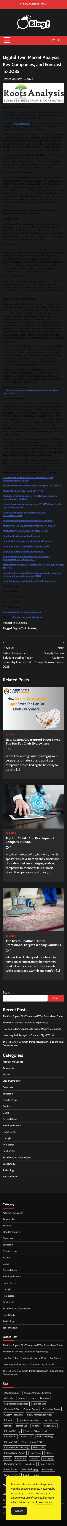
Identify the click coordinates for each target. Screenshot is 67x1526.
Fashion (6, 1106)
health (7, 1458)
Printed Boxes (47, 1464)
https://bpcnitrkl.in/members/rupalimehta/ (23, 551)
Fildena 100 (50, 1425)
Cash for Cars (39, 1403)
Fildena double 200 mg (16, 1447)
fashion (8, 1425)
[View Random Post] (53, 40)
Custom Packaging (13, 1414)
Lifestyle (7, 1138)
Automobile (9, 1068)
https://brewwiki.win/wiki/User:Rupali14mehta (25, 531)
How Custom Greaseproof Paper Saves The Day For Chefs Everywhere (33, 741)
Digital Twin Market (21, 123)
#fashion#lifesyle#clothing (37, 1392)
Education (8, 1093)
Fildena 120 (10, 1436)
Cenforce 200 (11, 1409)
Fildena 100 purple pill (36, 1431)
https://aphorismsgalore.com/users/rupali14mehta (27, 541)
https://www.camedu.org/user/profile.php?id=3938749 (29, 526)
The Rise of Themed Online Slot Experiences (25, 1022)
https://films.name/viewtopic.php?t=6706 (23, 491)
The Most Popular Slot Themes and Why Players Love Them (33, 1016)
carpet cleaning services (16, 1403)
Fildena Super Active (14, 1453)
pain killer (30, 1464)
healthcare (20, 1458)
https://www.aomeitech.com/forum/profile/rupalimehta (29, 581)
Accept (19, 1511)
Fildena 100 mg (12, 1431)
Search (7, 992)
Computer (8, 1087)
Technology (8, 1170)
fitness (49, 1453)
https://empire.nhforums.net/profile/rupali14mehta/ (27, 520)
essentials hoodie (52, 1420)
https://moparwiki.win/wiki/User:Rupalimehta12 (26, 546)
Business (21, 623)
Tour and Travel (10, 1176)
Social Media (9, 1163)
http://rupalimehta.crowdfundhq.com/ (21, 536)
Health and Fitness (12, 1125)
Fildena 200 (10, 1442)
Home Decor (9, 1132)
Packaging (48, 1458)
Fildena (35, 1425)
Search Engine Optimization (17, 1157)
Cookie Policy (44, 1502)
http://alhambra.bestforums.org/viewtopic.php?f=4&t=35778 (32, 486)
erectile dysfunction (29, 1420)
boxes (33, 1398)
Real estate (8, 1144)
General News (10, 1119)
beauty (21, 1398)
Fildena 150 (26, 1436)
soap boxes (47, 1469)
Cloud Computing (11, 1080)
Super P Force (11, 1475)
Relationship (9, 1151)
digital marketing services (39, 1414)
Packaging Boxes (12, 1464)
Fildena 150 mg (44, 1436)
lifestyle (34, 1458)
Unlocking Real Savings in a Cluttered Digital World (28, 1035)
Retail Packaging (29, 1469)
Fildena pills (39, 1447)
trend (36, 1475)
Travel (26, 1475)
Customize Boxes (51, 1409)
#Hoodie (8, 1398)
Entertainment (10, 1100)
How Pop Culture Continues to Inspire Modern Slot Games (32, 1028)
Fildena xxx (35, 1453)
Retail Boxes (10, 1469)
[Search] (59, 40)
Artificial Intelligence (13, 1061)
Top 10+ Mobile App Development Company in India (30, 840)
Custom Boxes (30, 1409)
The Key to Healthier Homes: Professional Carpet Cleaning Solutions (33, 943)
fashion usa (21, 1425)
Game (6, 1112)
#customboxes (11, 1392)
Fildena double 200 (32, 1442)
